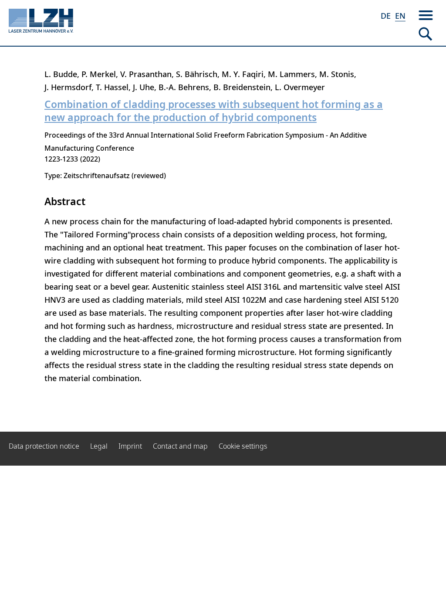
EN (400, 15)
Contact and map (180, 446)
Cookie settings (243, 446)
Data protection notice (44, 446)
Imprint (130, 446)
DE (386, 15)
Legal (99, 446)
